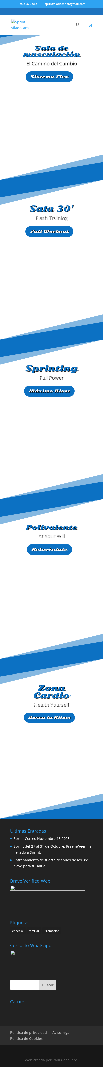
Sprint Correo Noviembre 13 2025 (42, 838)
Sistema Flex (49, 76)
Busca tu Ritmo (49, 717)
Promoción (52, 931)
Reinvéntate (50, 549)
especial (18, 931)
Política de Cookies (26, 1038)
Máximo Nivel (49, 391)
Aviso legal (61, 1032)
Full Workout (49, 231)
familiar (34, 931)
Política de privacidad (28, 1032)
